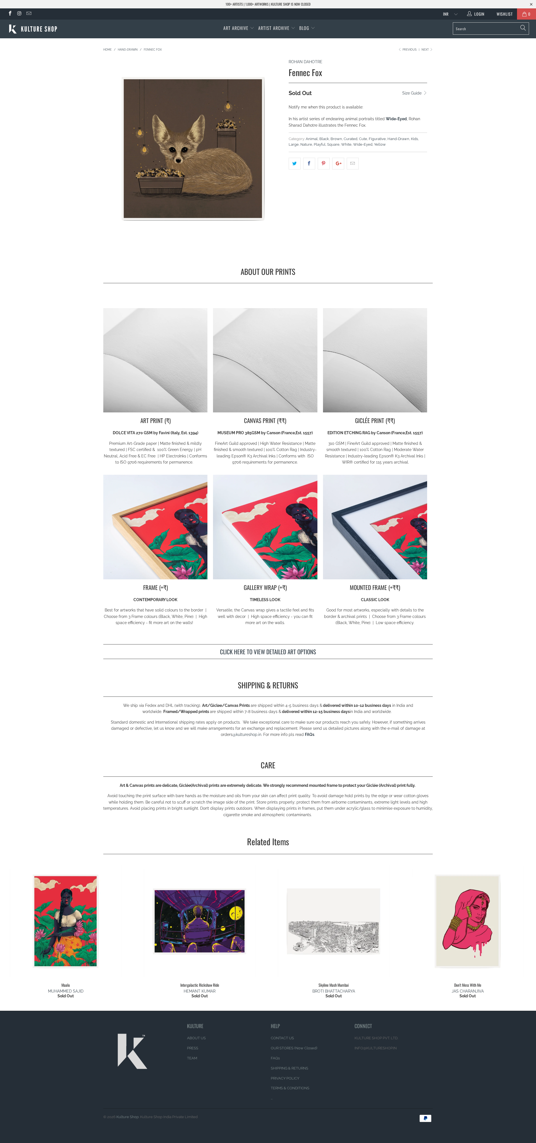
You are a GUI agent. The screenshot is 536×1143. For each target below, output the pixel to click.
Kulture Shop (127, 1117)
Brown (336, 139)
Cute (363, 139)
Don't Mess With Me (467, 921)
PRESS (192, 1048)
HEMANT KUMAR (200, 991)
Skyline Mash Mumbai (333, 921)
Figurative (377, 139)
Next (426, 49)
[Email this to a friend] (353, 163)
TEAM (192, 1058)
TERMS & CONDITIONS (290, 1088)
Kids (414, 139)
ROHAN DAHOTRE (305, 62)
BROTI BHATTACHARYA (333, 991)
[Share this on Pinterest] (324, 163)
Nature (306, 144)
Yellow (380, 144)
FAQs (309, 734)
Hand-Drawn (398, 139)
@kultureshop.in (247, 734)
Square (333, 144)
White (346, 144)
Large (294, 144)
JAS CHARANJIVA (468, 991)
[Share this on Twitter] (295, 163)
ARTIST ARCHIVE (273, 28)
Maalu (65, 921)
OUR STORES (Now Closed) (294, 1048)
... (271, 1098)
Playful (320, 144)
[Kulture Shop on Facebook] (10, 14)
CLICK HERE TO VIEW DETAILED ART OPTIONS (268, 651)
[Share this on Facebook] (309, 163)
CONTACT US (282, 1038)
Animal (312, 139)
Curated (350, 139)
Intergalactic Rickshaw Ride (199, 921)
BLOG (305, 28)
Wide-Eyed (362, 144)
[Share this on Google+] (338, 163)
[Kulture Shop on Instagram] (19, 14)
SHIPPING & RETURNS (289, 1068)
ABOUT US (196, 1038)
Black (324, 139)
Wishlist (502, 14)
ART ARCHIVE (235, 28)
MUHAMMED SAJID (65, 991)
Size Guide (412, 93)
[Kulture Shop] (46, 29)
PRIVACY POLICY (285, 1078)
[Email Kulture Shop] (28, 14)
